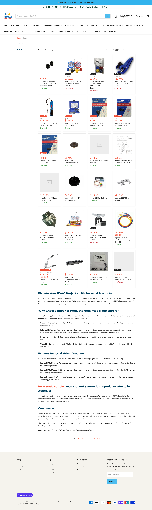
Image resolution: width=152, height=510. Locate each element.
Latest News (27, 502)
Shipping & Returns (53, 464)
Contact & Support (84, 31)
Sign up (112, 481)
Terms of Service (52, 470)
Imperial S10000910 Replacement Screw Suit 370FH (99, 237)
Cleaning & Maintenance (112, 25)
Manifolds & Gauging (52, 25)
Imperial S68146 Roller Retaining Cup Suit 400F (123, 161)
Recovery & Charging (31, 25)
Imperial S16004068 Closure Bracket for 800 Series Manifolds (49, 83)
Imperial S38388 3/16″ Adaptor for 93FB (73, 199)
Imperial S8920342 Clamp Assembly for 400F (72, 279)
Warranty (50, 467)
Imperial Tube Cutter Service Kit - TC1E (122, 124)
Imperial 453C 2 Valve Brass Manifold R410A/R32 (73, 237)
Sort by (41, 50)
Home (19, 38)
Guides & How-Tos (66, 31)
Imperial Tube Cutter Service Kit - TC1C (48, 162)
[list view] (134, 50)
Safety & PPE (27, 31)
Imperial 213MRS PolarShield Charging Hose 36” (122, 240)
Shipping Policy (37, 502)
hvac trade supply (51, 386)
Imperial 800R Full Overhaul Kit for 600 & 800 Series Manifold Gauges (98, 84)
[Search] (107, 16)
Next (96, 438)
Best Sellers (21, 467)
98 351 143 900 (54, 7)
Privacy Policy (74, 502)
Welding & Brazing (10, 31)
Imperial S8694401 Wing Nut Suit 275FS (122, 278)
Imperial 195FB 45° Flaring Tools (72, 124)
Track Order (113, 31)
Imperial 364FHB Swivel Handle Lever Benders (49, 281)
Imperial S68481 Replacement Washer (73, 161)
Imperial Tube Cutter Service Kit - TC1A (97, 124)
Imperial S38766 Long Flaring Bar (122, 199)
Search (19, 502)
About (79, 464)
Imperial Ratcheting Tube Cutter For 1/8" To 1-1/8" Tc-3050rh (123, 83)
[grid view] (131, 50)
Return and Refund (50, 502)
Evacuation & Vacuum (11, 25)
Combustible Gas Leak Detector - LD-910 (48, 124)
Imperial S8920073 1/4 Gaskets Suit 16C (98, 278)
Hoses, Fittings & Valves (135, 25)
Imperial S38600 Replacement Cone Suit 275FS (49, 237)
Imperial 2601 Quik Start (99, 198)
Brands (53, 31)
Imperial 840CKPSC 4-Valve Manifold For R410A (73, 83)
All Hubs (20, 464)
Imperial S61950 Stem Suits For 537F (48, 199)
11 (90, 438)
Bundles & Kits (41, 31)
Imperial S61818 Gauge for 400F (99, 161)
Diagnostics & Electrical (74, 25)
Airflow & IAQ (93, 25)
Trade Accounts (100, 31)
